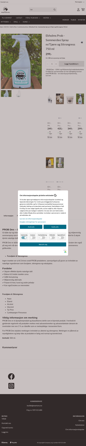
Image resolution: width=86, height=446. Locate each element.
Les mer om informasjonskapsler (31, 219)
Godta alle (54, 227)
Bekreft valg (43, 244)
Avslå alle (31, 227)
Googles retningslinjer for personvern (33, 222)
